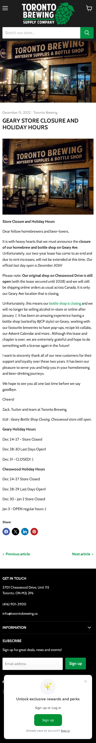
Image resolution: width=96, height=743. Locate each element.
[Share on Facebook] (6, 531)
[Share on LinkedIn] (25, 531)
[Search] (87, 32)
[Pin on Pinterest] (34, 531)
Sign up (75, 663)
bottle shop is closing (65, 303)
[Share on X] (15, 531)
